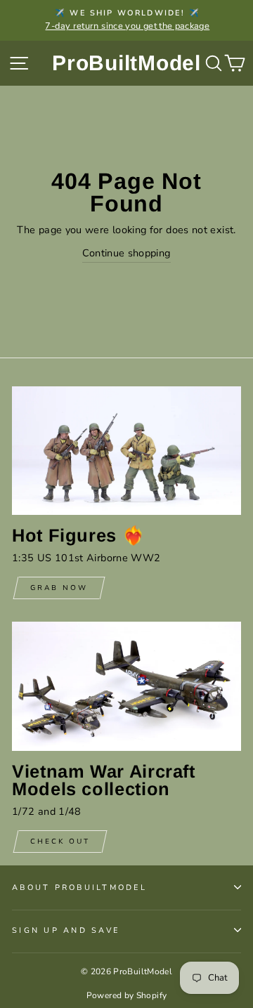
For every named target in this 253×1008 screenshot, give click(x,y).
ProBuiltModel (126, 62)
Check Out (60, 841)
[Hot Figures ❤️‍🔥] (126, 450)
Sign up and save (65, 930)
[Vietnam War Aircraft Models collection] (126, 686)
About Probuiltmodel (79, 887)
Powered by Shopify (126, 995)
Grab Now (59, 588)
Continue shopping (126, 253)
